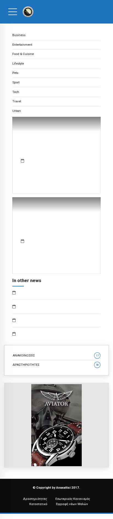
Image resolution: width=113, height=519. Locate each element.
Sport (15, 82)
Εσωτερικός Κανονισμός (72, 499)
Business (19, 35)
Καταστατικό (38, 504)
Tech (15, 92)
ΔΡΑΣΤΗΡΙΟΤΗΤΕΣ (56, 365)
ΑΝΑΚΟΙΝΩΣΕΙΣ (56, 355)
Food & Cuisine (23, 54)
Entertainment (22, 45)
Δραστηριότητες (35, 499)
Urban (16, 111)
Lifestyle (18, 63)
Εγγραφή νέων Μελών (72, 504)
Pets (15, 73)
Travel (16, 101)
